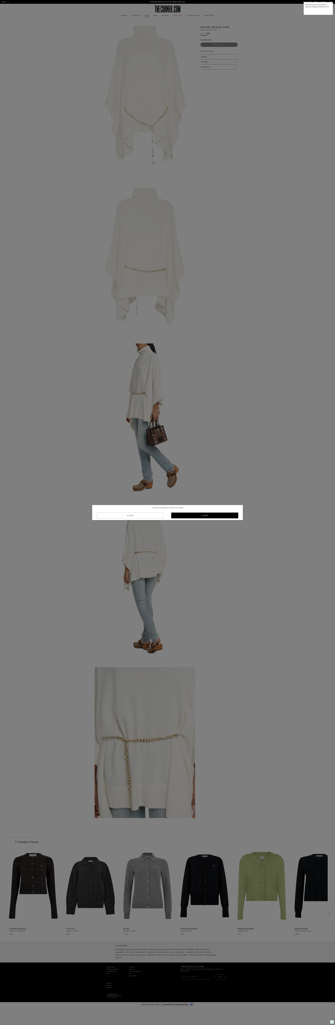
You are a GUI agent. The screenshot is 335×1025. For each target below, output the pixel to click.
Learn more (311, 11)
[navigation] (5, 2)
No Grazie (130, 515)
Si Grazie (204, 515)
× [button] (331, 4)
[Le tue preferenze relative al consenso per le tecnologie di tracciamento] (332, 1022)
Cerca (330, 2)
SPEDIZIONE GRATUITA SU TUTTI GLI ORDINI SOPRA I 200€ (167, 2)
